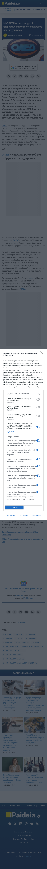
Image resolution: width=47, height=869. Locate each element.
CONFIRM (14, 507)
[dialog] (23, 434)
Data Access (23, 515)
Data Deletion (11, 515)
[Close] (42, 354)
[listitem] (23, 394)
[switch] (38, 399)
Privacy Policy (36, 515)
